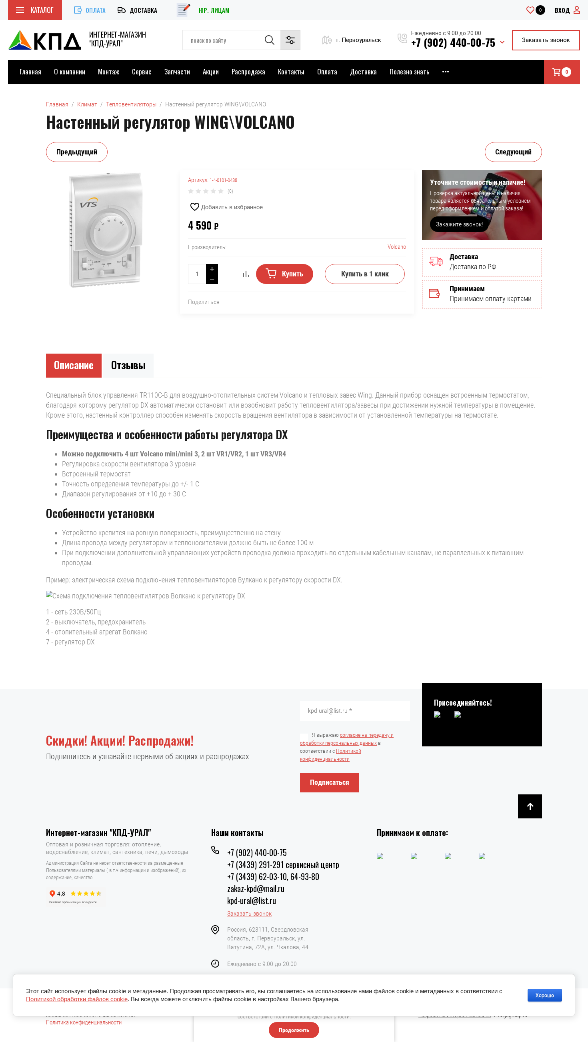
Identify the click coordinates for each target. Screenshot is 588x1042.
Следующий (513, 152)
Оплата (96, 10)
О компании (69, 71)
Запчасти (177, 71)
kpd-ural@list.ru (251, 900)
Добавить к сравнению (246, 274)
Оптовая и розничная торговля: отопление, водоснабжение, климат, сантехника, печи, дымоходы (117, 848)
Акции (211, 71)
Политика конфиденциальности (84, 1022)
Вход (562, 10)
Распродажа (248, 71)
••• (445, 71)
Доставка (143, 10)
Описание (74, 364)
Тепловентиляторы (131, 104)
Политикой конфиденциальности (312, 1016)
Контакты (291, 71)
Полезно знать (409, 71)
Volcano (397, 246)
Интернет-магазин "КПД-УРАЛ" (117, 38)
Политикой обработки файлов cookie (77, 999)
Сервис (142, 71)
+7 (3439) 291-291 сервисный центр (283, 864)
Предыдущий (76, 152)
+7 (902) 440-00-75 (453, 42)
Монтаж (108, 71)
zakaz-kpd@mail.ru (255, 888)
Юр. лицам (214, 10)
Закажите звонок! (459, 224)
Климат (87, 104)
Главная (30, 71)
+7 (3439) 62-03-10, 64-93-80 (273, 876)
